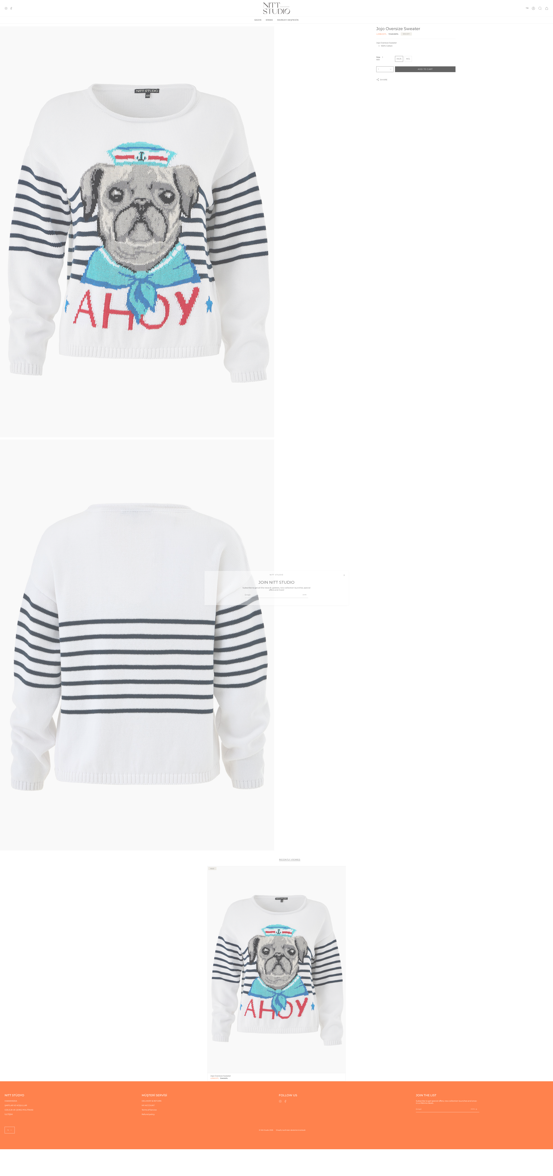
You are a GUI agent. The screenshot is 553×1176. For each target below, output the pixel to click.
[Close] (344, 575)
